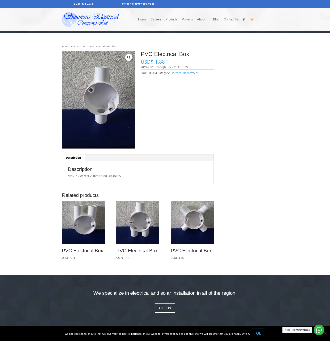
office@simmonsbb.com (138, 3)
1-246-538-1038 (83, 3)
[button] (128, 57)
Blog (216, 19)
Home (142, 19)
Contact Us (231, 19)
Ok (258, 333)
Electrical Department (83, 46)
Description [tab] (73, 157)
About (201, 19)
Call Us (165, 307)
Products (172, 19)
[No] (325, 333)
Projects (187, 19)
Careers (155, 19)
